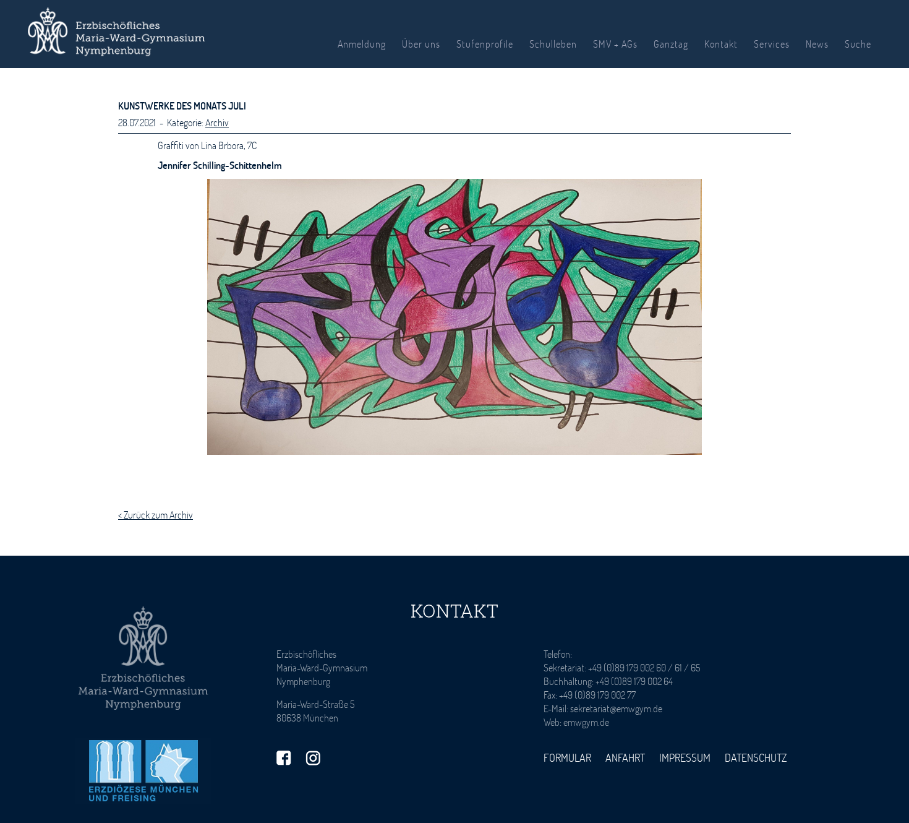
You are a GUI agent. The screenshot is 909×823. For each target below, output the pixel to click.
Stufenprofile (484, 43)
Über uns (421, 43)
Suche (858, 43)
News (817, 43)
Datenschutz (756, 757)
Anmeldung (362, 43)
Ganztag (671, 43)
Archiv (217, 122)
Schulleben (553, 43)
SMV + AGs (615, 43)
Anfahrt (625, 757)
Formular (567, 757)
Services (772, 43)
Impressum (685, 757)
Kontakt (721, 43)
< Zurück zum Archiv (155, 514)
